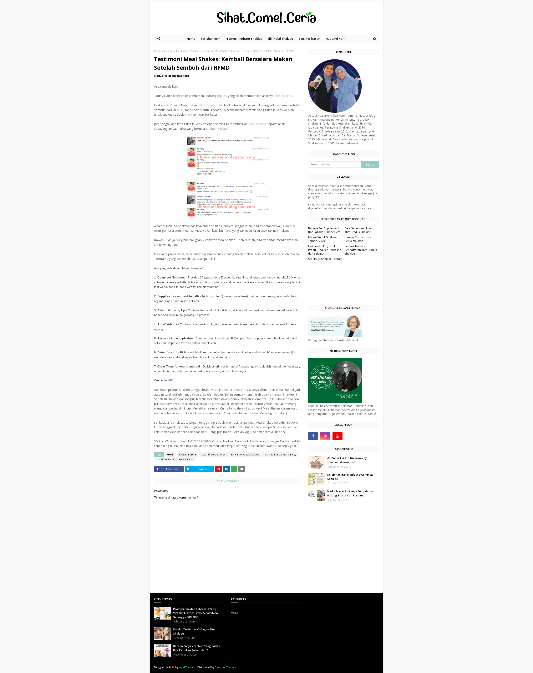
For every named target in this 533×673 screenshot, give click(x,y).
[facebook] (313, 436)
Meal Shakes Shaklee (213, 454)
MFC (171, 380)
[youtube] (337, 436)
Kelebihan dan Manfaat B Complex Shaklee (350, 477)
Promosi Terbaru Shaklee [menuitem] (243, 39)
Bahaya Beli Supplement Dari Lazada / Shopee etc (324, 230)
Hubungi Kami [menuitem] (336, 39)
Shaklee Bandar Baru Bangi (280, 454)
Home (157, 51)
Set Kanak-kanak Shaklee (245, 454)
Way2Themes (187, 667)
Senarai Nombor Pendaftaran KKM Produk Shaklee (361, 249)
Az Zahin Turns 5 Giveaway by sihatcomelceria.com (347, 460)
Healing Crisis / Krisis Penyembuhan (358, 239)
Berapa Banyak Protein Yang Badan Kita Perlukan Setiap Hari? (196, 648)
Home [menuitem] (191, 39)
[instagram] (325, 436)
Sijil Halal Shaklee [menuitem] (280, 39)
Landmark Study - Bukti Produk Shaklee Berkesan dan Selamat (324, 249)
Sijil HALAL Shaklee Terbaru (325, 259)
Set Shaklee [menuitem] (209, 39)
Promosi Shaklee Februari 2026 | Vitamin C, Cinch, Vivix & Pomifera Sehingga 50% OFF (195, 613)
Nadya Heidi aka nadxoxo (172, 76)
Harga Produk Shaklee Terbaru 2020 (322, 239)
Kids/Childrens (187, 454)
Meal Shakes (283, 96)
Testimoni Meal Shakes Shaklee (182, 51)
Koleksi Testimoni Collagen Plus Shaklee (194, 631)
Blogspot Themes (225, 667)
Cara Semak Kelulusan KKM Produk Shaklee (359, 230)
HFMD (170, 454)
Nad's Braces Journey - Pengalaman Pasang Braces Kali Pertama (350, 493)
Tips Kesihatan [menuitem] (309, 39)
